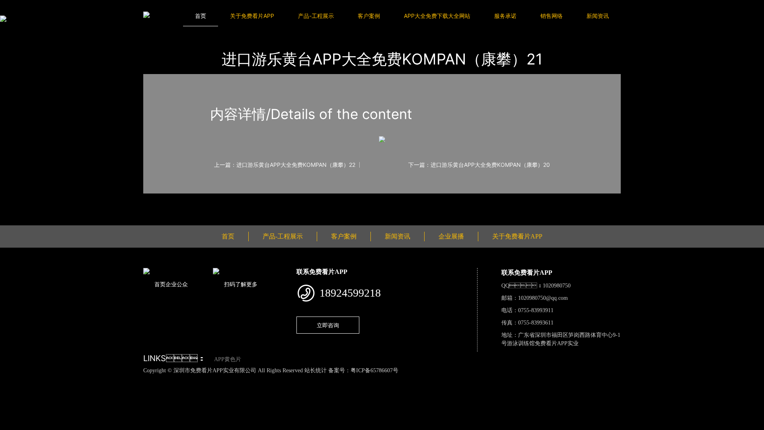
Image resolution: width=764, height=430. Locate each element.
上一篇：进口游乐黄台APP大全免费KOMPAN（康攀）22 (284, 165)
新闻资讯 (598, 15)
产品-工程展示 (316, 15)
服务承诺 (505, 15)
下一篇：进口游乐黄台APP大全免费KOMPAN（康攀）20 (479, 165)
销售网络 (551, 15)
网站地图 (12, 379)
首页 (200, 15)
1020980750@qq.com (543, 298)
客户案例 (369, 15)
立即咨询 (328, 325)
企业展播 (451, 236)
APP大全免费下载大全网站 (437, 15)
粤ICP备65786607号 (374, 370)
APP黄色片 (227, 359)
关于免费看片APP (252, 15)
